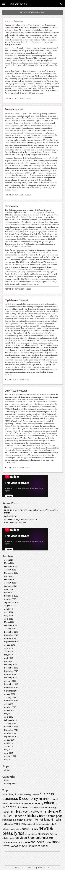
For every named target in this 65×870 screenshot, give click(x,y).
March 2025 (9, 576)
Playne (47, 868)
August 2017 (9, 694)
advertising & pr (10, 794)
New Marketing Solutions (15, 523)
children (44, 799)
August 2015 (9, 710)
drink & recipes (21, 803)
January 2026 (10, 570)
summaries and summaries (16, 842)
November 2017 (11, 687)
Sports (49, 837)
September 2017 (11, 691)
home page (55, 816)
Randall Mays (22, 239)
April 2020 (8, 619)
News (6, 780)
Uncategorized (10, 783)
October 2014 (10, 733)
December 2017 (11, 684)
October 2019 (10, 638)
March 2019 (9, 661)
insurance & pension (12, 819)
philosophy (43, 834)
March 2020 (9, 622)
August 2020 (9, 606)
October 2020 (10, 599)
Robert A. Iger (26, 217)
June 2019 (8, 651)
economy (37, 803)
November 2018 (11, 671)
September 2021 (11, 586)
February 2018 (10, 678)
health (22, 816)
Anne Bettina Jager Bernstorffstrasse (20, 519)
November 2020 (11, 596)
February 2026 (10, 566)
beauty (23, 794)
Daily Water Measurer (16, 390)
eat (30, 803)
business (47, 794)
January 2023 (10, 583)
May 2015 (8, 714)
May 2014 (8, 749)
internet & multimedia (47, 819)
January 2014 (10, 756)
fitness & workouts (30, 811)
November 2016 (11, 700)
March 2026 (9, 563)
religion (5, 838)
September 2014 (11, 736)
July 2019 (8, 648)
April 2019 (8, 658)
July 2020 (8, 609)
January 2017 (10, 697)
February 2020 (10, 625)
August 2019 (9, 645)
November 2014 (11, 730)
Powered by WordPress (25, 868)
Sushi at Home (10, 516)
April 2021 (8, 589)
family (13, 811)
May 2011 (8, 759)
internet (28, 819)
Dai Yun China (18, 4)
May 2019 (8, 655)
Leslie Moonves (18, 340)
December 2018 (11, 668)
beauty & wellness (32, 795)
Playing (7, 507)
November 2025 (11, 573)
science (12, 838)
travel (6, 846)
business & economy (20, 798)
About (7, 770)
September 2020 (11, 602)
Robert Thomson (32, 42)
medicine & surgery (34, 824)
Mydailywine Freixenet (16, 300)
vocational (41, 846)
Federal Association (15, 109)
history (32, 815)
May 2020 (8, 615)
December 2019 (11, 632)
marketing (19, 823)
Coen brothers (10, 142)
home (43, 816)
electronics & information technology (36, 807)
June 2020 (8, 612)
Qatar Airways (12, 206)
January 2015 (10, 723)
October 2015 (10, 707)
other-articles (31, 834)
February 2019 (10, 664)
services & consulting (30, 838)
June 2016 (8, 704)
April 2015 (8, 717)
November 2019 (11, 635)
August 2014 (9, 740)
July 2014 (8, 743)
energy (5, 812)
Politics (53, 834)
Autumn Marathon (14, 21)
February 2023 (10, 579)
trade (56, 842)
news (33, 828)
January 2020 (10, 628)
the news (37, 842)
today (48, 842)
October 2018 (10, 674)
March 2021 (9, 593)
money (25, 828)
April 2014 (8, 753)
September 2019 (11, 642)
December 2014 (11, 727)
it (3, 823)
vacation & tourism (22, 846)
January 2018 (10, 681)
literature (9, 824)
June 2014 (8, 746)
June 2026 (8, 560)
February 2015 (10, 720)
